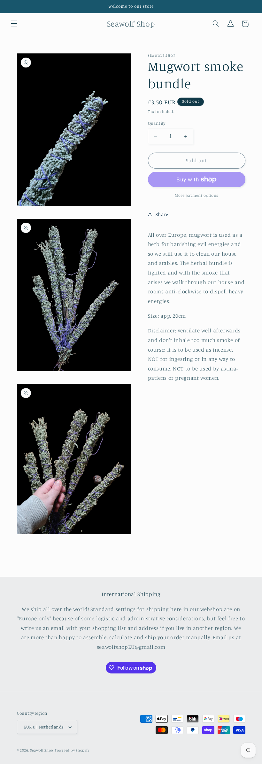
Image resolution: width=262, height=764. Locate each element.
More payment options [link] (196, 195)
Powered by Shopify (72, 750)
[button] (14, 23)
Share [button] (162, 214)
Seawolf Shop (41, 750)
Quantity (157, 123)
